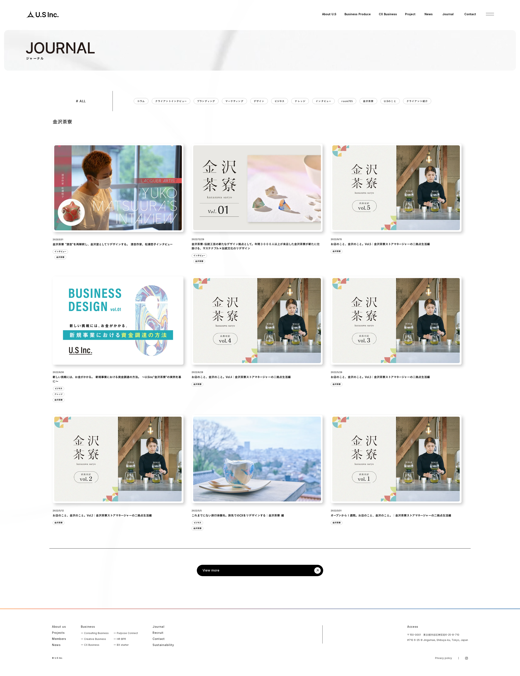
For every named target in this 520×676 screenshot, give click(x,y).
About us (59, 626)
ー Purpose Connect (126, 633)
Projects (58, 632)
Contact (159, 638)
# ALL (81, 101)
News (56, 645)
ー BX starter (121, 644)
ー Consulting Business (95, 633)
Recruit (158, 632)
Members (59, 638)
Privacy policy (443, 658)
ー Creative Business (93, 638)
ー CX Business (90, 644)
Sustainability (163, 645)
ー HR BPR (120, 638)
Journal (159, 626)
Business (88, 626)
